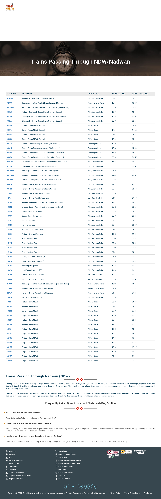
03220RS (10, 107)
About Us (11, 451)
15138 (9, 252)
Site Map (11, 470)
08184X (10, 180)
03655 (9, 153)
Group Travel (13, 463)
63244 (9, 311)
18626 (9, 270)
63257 (9, 356)
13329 (9, 211)
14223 (9, 238)
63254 (9, 343)
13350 (9, 234)
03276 (9, 130)
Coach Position (63, 479)
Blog (9, 457)
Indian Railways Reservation (69, 460)
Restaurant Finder (65, 473)
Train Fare (61, 476)
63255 (9, 347)
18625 (9, 266)
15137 (9, 248)
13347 (9, 220)
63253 (9, 338)
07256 (9, 166)
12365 (9, 193)
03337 (9, 135)
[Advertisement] (70, 16)
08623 (9, 184)
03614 (9, 148)
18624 (9, 261)
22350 (9, 293)
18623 (9, 257)
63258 (9, 361)
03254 (9, 116)
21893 (9, 284)
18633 (9, 275)
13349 (9, 230)
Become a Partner (15, 460)
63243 (9, 306)
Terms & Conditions (132, 493)
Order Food (62, 451)
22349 (9, 288)
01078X (10, 98)
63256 (9, 352)
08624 (9, 189)
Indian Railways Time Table (68, 463)
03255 (9, 121)
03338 (9, 139)
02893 (9, 103)
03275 (9, 126)
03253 (9, 112)
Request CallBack (15, 479)
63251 (9, 329)
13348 (9, 225)
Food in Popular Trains (66, 454)
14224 (9, 243)
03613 (9, 144)
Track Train (62, 457)
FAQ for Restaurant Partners (19, 476)
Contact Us (12, 466)
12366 (9, 198)
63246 (9, 315)
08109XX (10, 171)
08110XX (10, 175)
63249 (9, 324)
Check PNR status (65, 466)
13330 (9, 216)
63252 (9, 333)
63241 (9, 302)
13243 (9, 202)
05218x (10, 162)
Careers (11, 454)
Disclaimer (148, 493)
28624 (9, 297)
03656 (9, 157)
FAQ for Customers (15, 473)
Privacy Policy (115, 493)
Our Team (61, 470)
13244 (9, 207)
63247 (9, 320)
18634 (9, 279)
